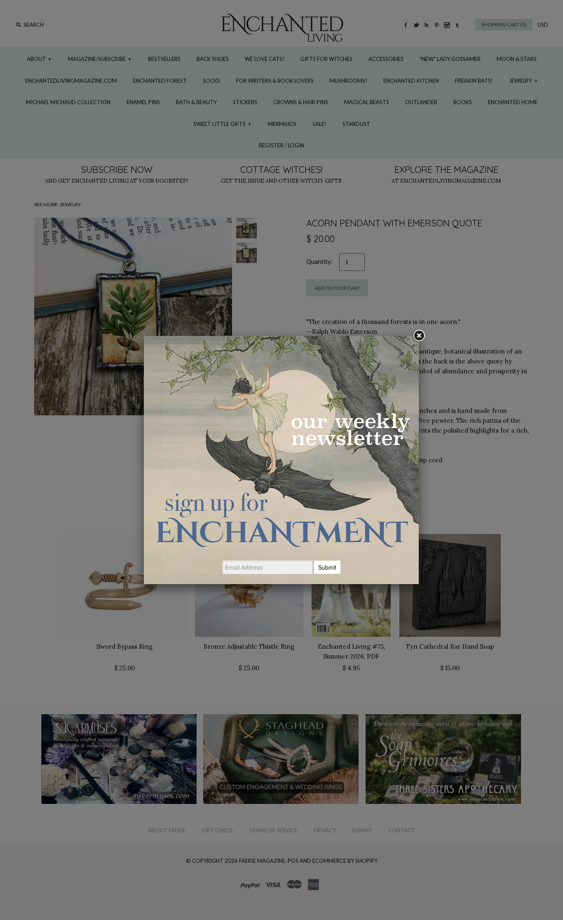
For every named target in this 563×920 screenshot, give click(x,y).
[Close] (418, 335)
